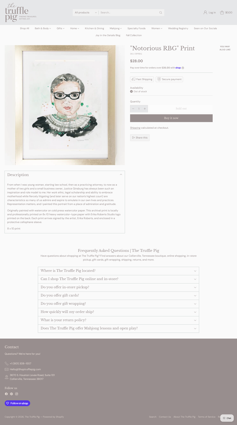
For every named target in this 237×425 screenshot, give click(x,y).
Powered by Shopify (53, 416)
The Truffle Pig (32, 416)
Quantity (135, 101)
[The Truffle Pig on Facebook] (6, 394)
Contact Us (165, 416)
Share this (142, 137)
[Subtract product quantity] (133, 108)
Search (152, 416)
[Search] (160, 12)
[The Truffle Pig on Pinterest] (11, 394)
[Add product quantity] (145, 108)
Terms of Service (206, 416)
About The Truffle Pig (184, 416)
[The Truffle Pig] (21, 12)
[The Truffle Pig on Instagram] (17, 394)
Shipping (135, 127)
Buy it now (171, 118)
